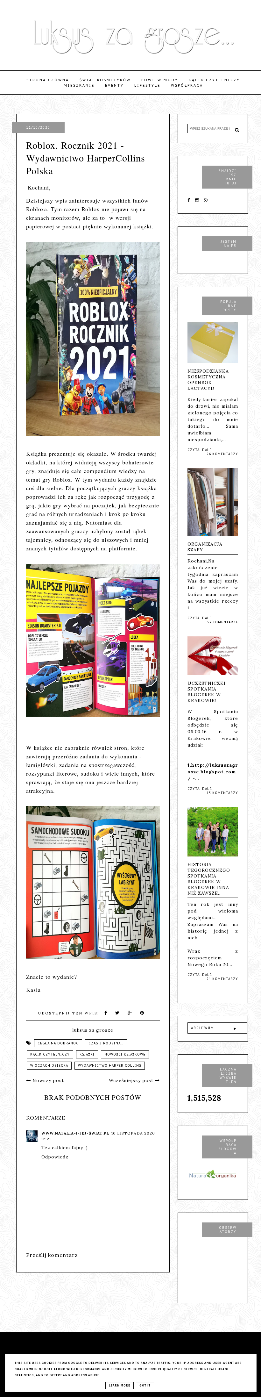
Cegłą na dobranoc (58, 1043)
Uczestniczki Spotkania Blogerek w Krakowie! (206, 691)
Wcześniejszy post (132, 1080)
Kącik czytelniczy (214, 80)
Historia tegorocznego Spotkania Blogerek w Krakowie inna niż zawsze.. (208, 879)
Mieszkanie (79, 85)
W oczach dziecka (49, 1066)
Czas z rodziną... (105, 1043)
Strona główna (47, 80)
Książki (87, 1054)
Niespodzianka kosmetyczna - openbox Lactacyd (208, 379)
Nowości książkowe (124, 1054)
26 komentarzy (222, 454)
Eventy (114, 85)
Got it (145, 1385)
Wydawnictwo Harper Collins (109, 1066)
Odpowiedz (54, 1157)
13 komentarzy (222, 793)
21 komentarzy (222, 979)
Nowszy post (47, 1080)
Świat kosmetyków (105, 80)
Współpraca (187, 85)
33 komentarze (222, 622)
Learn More (119, 1385)
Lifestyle (147, 85)
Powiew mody (159, 80)
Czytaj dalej (200, 450)
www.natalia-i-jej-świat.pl (75, 1133)
